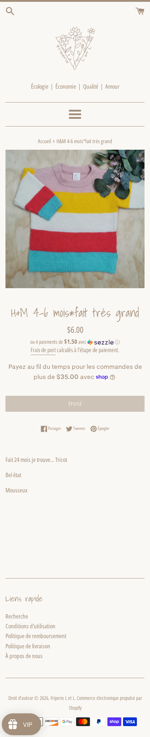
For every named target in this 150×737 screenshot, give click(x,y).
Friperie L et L (63, 697)
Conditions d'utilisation (30, 626)
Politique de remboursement (35, 636)
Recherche (16, 616)
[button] (75, 342)
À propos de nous (24, 656)
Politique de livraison (27, 646)
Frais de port (43, 350)
